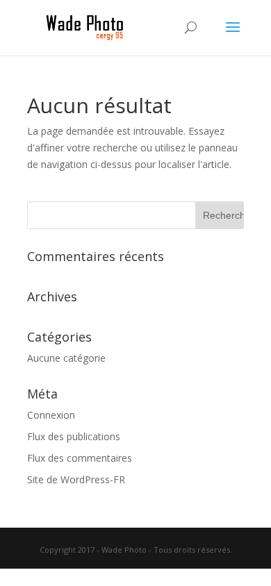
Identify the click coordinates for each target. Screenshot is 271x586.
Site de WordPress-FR (76, 479)
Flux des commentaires (79, 457)
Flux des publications (73, 436)
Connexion (51, 414)
